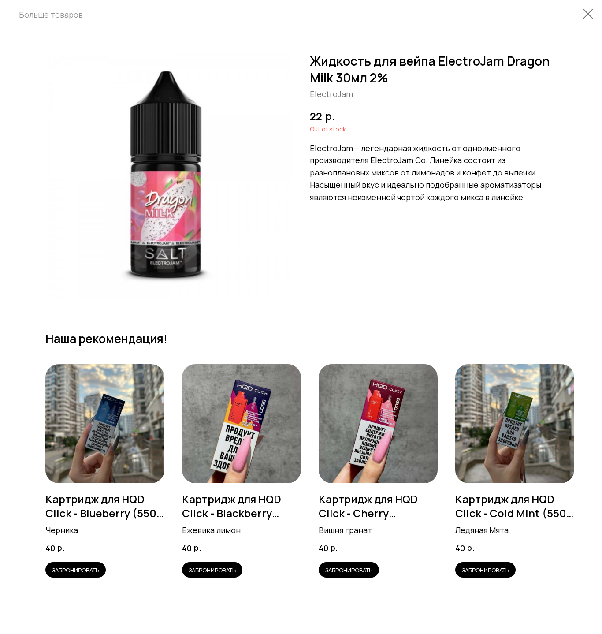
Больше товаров (51, 14)
